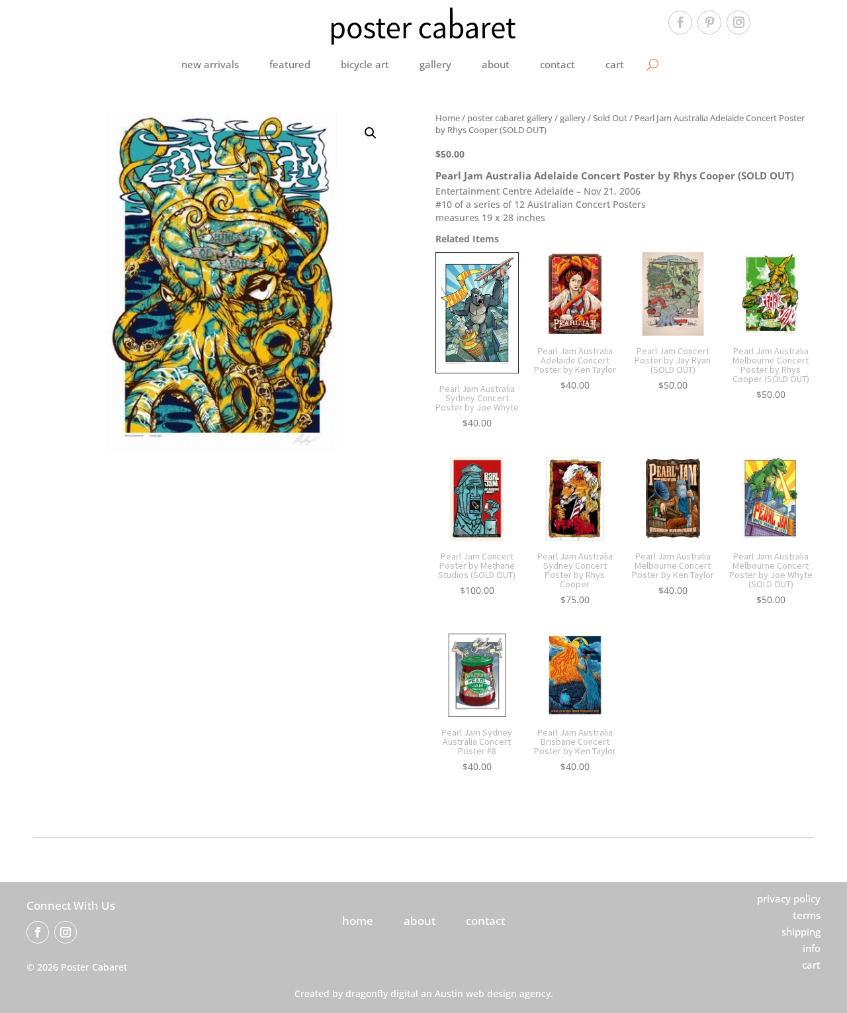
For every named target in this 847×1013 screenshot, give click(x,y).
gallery (435, 64)
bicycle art (365, 64)
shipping (801, 931)
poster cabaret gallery (510, 118)
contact (557, 64)
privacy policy (789, 898)
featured (289, 64)
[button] (370, 133)
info (812, 948)
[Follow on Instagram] (738, 22)
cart (614, 64)
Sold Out (610, 118)
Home (447, 118)
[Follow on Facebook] (680, 22)
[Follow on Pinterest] (709, 22)
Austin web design (476, 993)
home (357, 920)
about (496, 64)
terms (807, 915)
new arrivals (210, 64)
